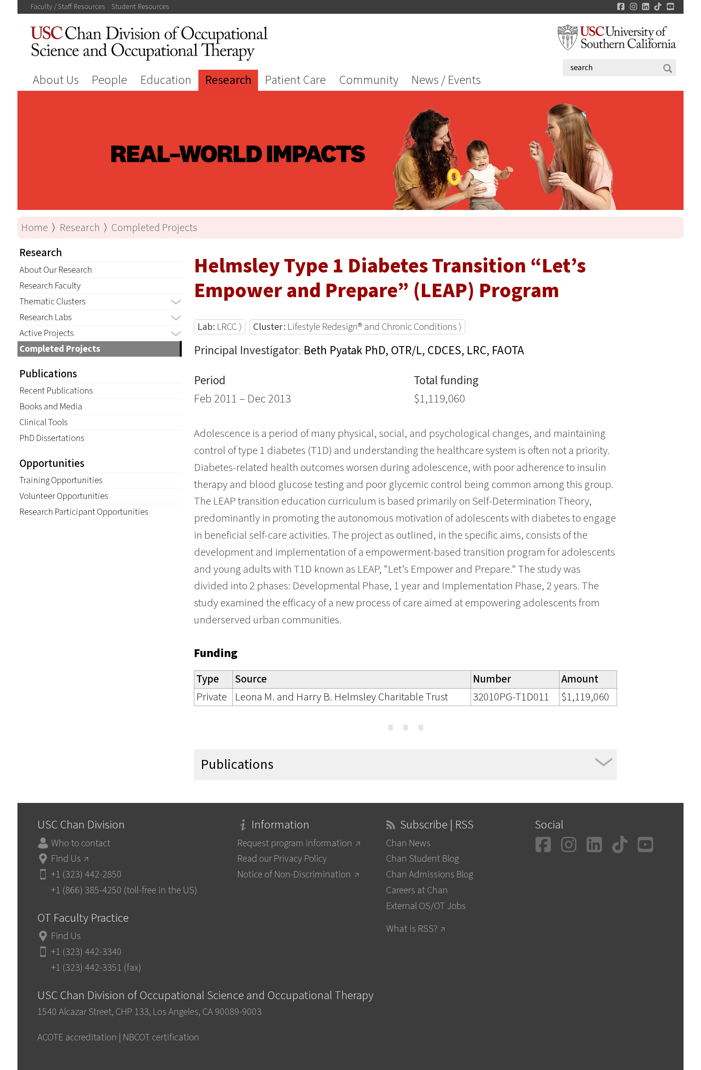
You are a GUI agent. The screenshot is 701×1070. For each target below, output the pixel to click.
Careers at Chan (417, 890)
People (109, 80)
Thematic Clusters (52, 301)
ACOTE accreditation (77, 1037)
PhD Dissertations (51, 438)
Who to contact (80, 843)
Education (165, 80)
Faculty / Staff (67, 7)
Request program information (294, 843)
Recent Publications (56, 390)
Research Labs (45, 317)
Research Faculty (50, 285)
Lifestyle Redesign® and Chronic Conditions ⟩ (357, 327)
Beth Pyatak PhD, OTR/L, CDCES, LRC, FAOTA (413, 350)
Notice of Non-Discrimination (294, 874)
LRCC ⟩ (220, 327)
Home (34, 227)
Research (228, 80)
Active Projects (46, 333)
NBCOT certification (161, 1037)
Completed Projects (154, 227)
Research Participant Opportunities (83, 511)
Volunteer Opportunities (63, 496)
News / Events (446, 80)
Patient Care (295, 80)
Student (140, 7)
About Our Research (55, 269)
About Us (56, 80)
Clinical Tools (43, 422)
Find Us (66, 859)
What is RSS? (411, 929)
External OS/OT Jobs (426, 906)
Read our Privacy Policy (282, 859)
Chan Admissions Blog (429, 874)
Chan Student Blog (422, 859)
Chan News (408, 843)
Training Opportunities (61, 480)
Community (368, 80)
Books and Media (50, 406)
